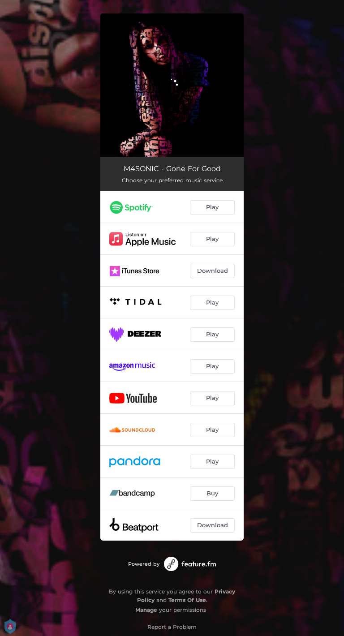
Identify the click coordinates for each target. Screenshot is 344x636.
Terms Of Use (187, 600)
